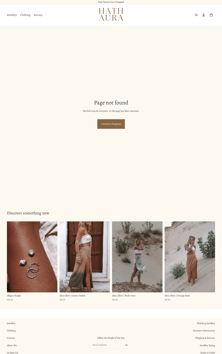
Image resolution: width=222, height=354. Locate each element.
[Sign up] (126, 345)
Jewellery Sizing (207, 345)
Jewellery (11, 323)
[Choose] (52, 287)
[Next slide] (52, 257)
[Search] (196, 15)
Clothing (11, 330)
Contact (11, 338)
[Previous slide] (12, 257)
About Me (12, 345)
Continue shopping (111, 123)
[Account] (203, 15)
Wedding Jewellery (206, 323)
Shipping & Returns (205, 338)
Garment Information (204, 330)
